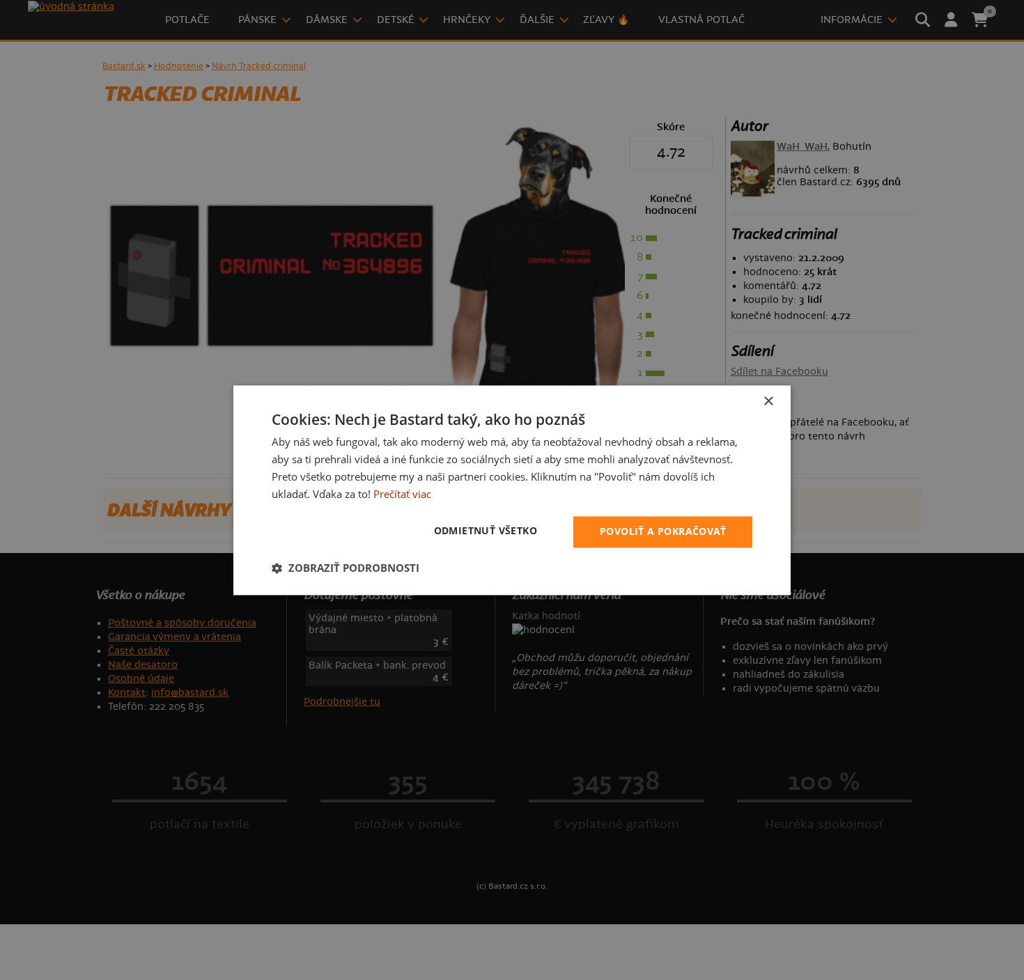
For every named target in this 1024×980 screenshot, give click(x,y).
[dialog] (512, 490)
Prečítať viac (402, 494)
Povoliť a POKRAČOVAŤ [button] (663, 531)
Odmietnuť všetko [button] (485, 530)
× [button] (768, 401)
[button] (345, 567)
